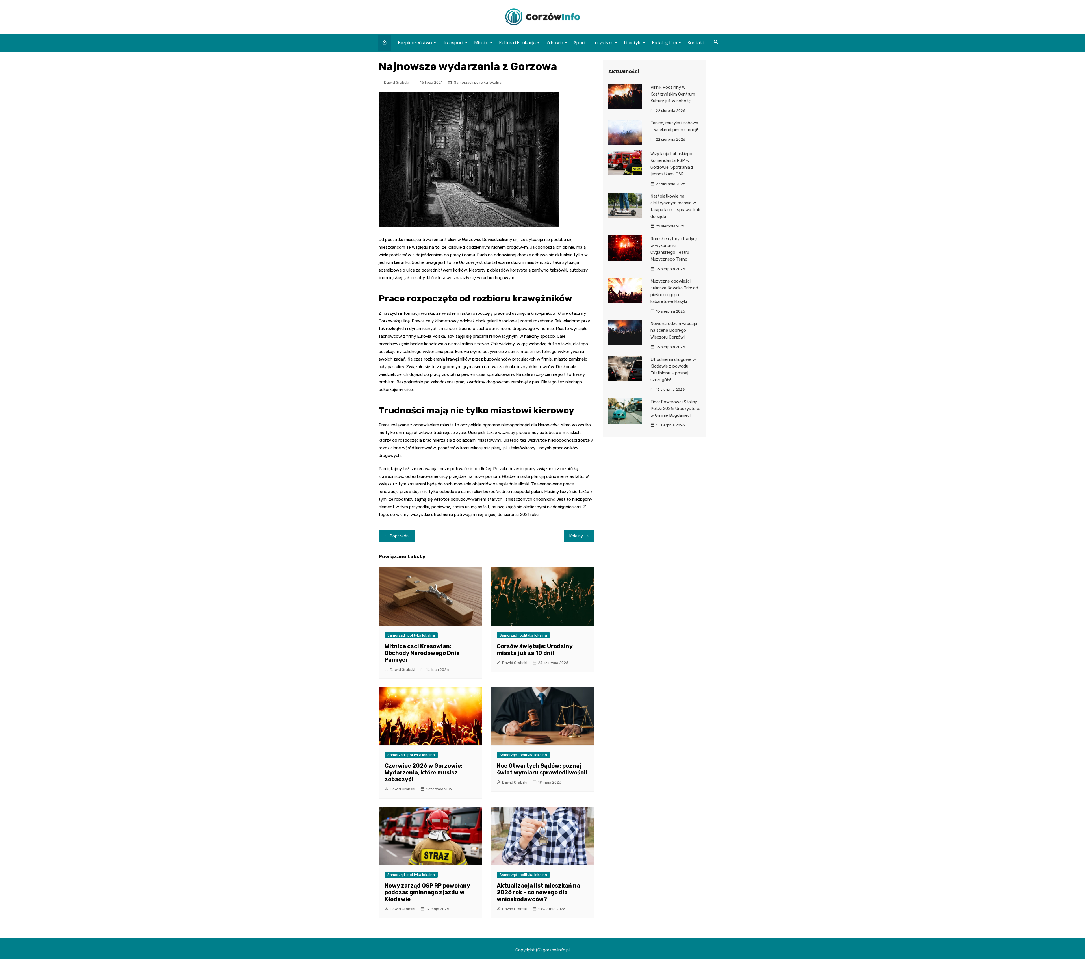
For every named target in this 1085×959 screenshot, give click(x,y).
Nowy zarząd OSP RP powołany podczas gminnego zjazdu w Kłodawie (427, 892)
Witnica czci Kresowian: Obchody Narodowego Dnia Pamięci (422, 653)
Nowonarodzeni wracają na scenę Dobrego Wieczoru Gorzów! (673, 330)
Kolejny (576, 536)
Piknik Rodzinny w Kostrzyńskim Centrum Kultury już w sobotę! (672, 94)
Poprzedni (399, 536)
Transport (453, 42)
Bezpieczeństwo (415, 42)
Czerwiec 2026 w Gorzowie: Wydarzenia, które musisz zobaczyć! (424, 772)
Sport (580, 42)
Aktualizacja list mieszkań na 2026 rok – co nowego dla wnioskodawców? (538, 892)
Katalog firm (664, 42)
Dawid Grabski (396, 82)
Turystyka (603, 42)
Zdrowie (554, 42)
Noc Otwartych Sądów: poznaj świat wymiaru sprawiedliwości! (542, 769)
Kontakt (696, 42)
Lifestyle (632, 42)
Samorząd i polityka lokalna (478, 82)
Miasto (481, 42)
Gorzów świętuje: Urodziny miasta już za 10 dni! (534, 649)
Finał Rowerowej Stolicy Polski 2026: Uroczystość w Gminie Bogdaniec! (675, 408)
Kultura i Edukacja (517, 42)
